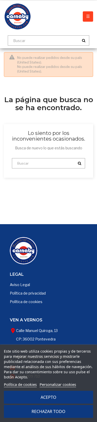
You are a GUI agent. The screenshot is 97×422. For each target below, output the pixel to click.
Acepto (48, 397)
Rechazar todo (48, 411)
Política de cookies (26, 301)
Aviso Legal (20, 284)
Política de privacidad (28, 293)
